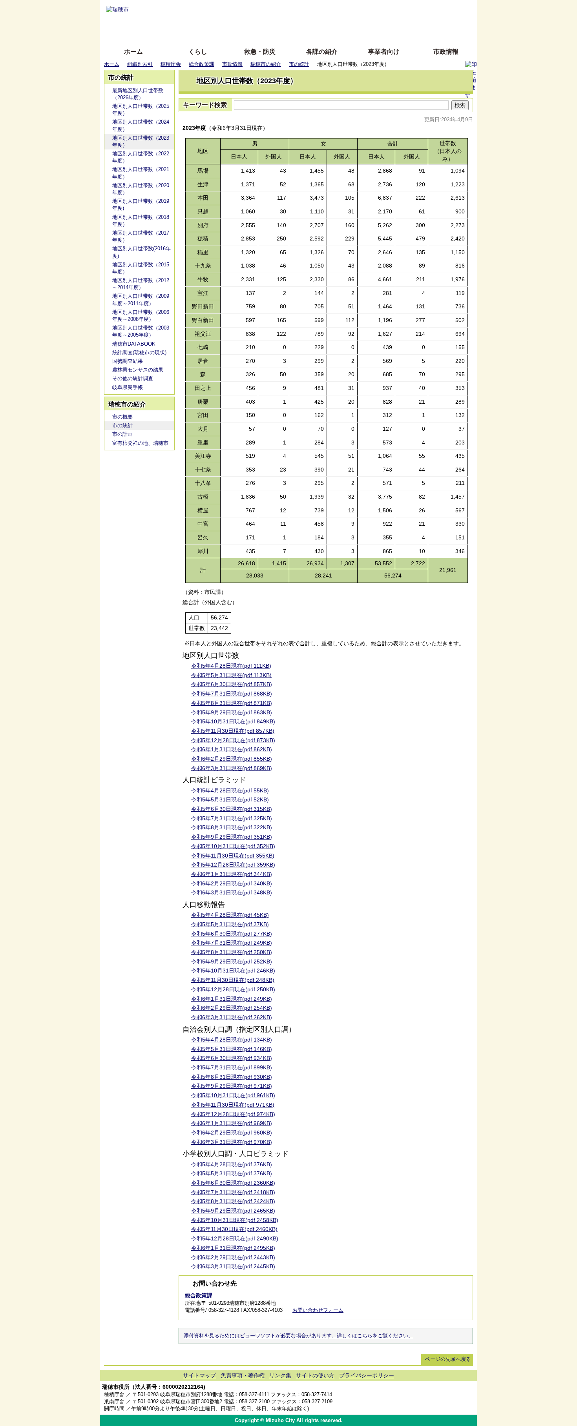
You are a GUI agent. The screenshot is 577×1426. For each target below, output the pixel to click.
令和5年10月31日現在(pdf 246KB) (233, 970)
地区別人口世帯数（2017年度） (140, 236)
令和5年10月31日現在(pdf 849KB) (233, 721)
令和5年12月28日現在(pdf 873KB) (233, 740)
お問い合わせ (461, 1398)
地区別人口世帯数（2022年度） (140, 157)
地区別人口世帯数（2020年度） (140, 188)
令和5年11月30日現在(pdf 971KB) (232, 1105)
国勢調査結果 (127, 361)
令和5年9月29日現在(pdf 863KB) (231, 712)
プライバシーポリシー (366, 1375)
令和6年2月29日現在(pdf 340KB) (231, 883)
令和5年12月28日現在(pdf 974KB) (233, 1114)
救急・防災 (260, 51)
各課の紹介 (322, 51)
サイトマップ (199, 1375)
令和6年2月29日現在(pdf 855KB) (231, 759)
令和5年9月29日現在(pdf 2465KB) (233, 1210)
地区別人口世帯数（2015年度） (140, 268)
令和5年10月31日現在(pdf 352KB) (233, 846)
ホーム (133, 51)
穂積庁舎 (171, 64)
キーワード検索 (205, 105)
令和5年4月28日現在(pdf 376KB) (231, 1164)
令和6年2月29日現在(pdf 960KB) (231, 1132)
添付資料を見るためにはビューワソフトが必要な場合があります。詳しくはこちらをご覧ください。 (298, 1336)
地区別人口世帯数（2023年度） (140, 141)
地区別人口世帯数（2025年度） (140, 109)
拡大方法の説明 (231, 32)
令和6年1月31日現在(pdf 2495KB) (233, 1248)
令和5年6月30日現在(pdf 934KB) (231, 1058)
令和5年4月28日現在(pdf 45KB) (230, 915)
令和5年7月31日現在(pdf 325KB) (231, 818)
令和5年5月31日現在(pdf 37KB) (230, 924)
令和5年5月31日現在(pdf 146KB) (231, 1049)
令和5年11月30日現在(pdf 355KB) (232, 855)
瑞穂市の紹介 (265, 64)
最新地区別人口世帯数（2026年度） (137, 93)
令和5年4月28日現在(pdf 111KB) (231, 666)
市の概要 (122, 417)
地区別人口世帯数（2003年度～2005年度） (140, 331)
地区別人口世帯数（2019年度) (140, 204)
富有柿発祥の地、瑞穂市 (140, 443)
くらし (197, 51)
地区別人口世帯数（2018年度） (140, 220)
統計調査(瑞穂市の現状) (139, 352)
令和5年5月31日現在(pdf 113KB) (231, 675)
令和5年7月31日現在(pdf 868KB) (231, 693)
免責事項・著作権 (243, 1375)
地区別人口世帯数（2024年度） (140, 125)
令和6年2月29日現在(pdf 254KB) (231, 1008)
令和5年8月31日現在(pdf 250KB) (231, 952)
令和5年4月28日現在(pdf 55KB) (230, 790)
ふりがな (226, 9)
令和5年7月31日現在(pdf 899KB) (231, 1067)
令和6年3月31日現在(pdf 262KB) (231, 1017)
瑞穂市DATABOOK (133, 344)
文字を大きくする (295, 20)
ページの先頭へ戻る (448, 1359)
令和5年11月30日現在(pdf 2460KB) (234, 1229)
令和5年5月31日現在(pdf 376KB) (231, 1173)
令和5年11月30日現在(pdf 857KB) (232, 731)
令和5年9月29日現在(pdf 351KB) (231, 837)
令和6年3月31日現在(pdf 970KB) (231, 1142)
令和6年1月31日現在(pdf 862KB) (231, 749)
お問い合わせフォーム (317, 1310)
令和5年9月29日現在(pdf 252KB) (231, 961)
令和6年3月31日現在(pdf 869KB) (231, 768)
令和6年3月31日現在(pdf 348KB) (231, 892)
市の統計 (299, 64)
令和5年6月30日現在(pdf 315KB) (231, 809)
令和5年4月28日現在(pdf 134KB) (231, 1039)
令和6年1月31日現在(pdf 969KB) (231, 1123)
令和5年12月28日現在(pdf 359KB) (233, 864)
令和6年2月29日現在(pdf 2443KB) (233, 1257)
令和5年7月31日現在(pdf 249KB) (231, 943)
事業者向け (384, 51)
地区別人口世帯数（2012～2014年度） (140, 283)
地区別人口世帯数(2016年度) (141, 252)
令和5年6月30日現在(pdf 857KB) (231, 684)
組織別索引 (140, 64)
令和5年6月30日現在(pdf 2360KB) (233, 1183)
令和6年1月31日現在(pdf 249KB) (231, 999)
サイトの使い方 (279, 32)
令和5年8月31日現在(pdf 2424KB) (233, 1201)
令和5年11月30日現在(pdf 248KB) (232, 980)
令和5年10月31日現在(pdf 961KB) (233, 1095)
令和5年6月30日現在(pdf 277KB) (231, 934)
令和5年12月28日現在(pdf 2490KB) (234, 1238)
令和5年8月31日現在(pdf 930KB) (231, 1077)
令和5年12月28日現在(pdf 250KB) (233, 989)
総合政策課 (201, 64)
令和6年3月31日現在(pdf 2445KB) (233, 1266)
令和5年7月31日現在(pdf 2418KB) (233, 1192)
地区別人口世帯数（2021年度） (140, 172)
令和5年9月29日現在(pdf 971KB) (231, 1086)
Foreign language (237, 20)
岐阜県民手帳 (127, 387)
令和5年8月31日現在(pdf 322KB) (231, 827)
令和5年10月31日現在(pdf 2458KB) (234, 1220)
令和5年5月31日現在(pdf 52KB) (230, 799)
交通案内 (438, 1398)
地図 (415, 1398)
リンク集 (280, 1375)
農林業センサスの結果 (137, 370)
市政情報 (445, 51)
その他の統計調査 (132, 378)
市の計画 (122, 434)
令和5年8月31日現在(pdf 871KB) (231, 703)
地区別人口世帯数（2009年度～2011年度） (140, 299)
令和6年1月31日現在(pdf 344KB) (231, 874)
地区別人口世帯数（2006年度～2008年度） (140, 315)
